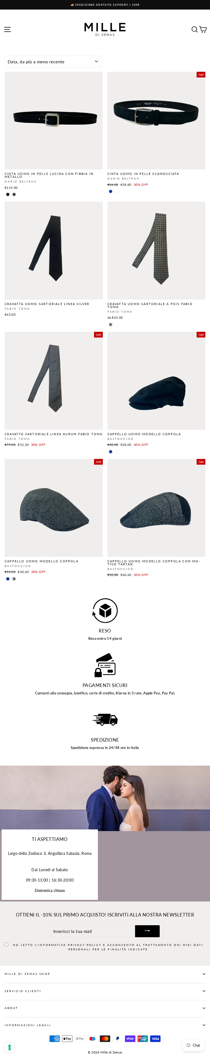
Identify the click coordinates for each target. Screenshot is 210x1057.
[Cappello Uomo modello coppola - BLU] (111, 452)
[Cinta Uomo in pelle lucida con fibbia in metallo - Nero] (8, 194)
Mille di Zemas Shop (27, 973)
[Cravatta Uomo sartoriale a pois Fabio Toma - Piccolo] (117, 325)
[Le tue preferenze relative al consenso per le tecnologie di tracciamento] (9, 1047)
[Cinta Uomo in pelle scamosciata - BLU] (111, 191)
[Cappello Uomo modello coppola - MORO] (117, 452)
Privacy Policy (84, 944)
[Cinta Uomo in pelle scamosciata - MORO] (117, 191)
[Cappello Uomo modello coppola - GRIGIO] (14, 579)
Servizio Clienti (23, 991)
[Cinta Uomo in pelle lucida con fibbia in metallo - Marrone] (14, 194)
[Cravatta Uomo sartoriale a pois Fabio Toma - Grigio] (111, 325)
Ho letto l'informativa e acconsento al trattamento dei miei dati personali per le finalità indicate (108, 947)
